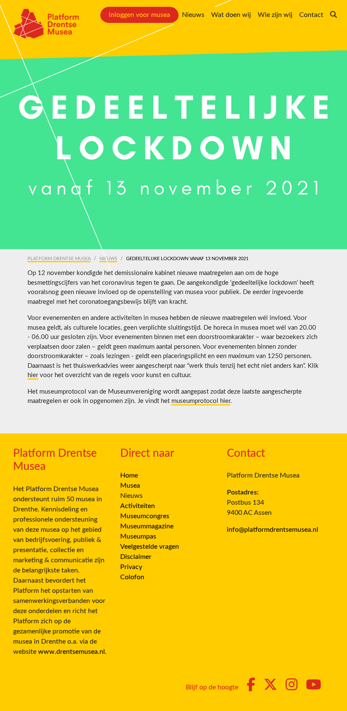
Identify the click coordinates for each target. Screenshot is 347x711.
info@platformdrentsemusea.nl (272, 529)
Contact (311, 14)
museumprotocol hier (200, 401)
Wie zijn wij (275, 14)
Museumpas (138, 536)
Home (129, 475)
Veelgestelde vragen (149, 546)
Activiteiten (137, 506)
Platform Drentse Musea (59, 258)
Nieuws (193, 14)
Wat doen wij (231, 14)
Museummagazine (147, 526)
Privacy (131, 567)
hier (33, 375)
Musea (130, 485)
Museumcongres (144, 516)
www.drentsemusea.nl (71, 651)
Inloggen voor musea (139, 14)
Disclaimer (135, 556)
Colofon (132, 577)
